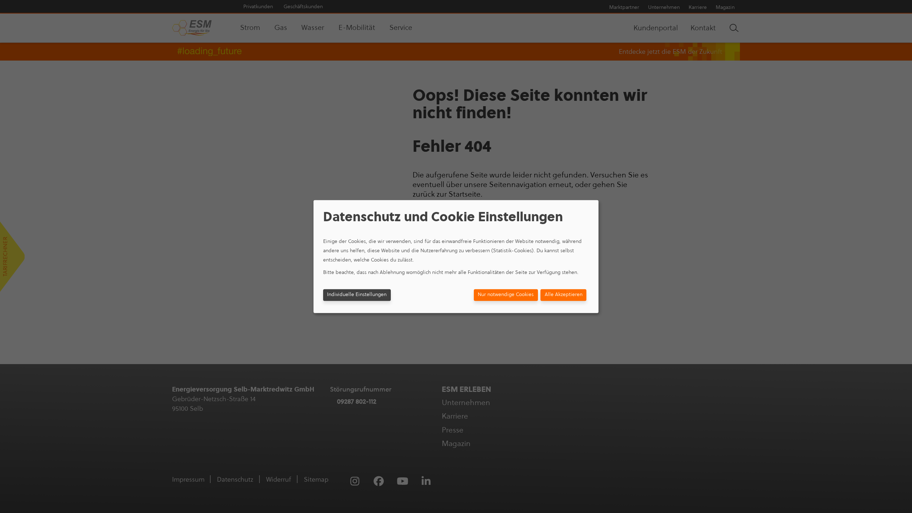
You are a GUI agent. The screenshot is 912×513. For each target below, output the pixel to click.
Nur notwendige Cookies (506, 294)
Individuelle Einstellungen (357, 294)
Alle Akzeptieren (563, 294)
